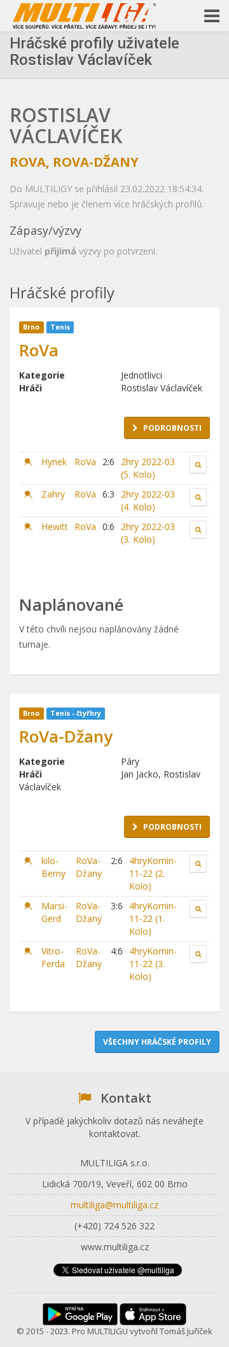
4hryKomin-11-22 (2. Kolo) (153, 873)
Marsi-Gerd (54, 912)
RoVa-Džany (96, 162)
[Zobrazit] (198, 465)
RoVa (28, 162)
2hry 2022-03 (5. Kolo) (148, 468)
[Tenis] (28, 462)
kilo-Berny (53, 867)
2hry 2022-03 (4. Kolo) (148, 500)
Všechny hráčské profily (157, 1041)
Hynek (54, 462)
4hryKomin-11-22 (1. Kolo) (153, 918)
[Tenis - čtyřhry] (28, 861)
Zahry (53, 494)
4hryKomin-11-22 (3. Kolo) (153, 963)
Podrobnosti (172, 427)
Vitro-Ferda (53, 957)
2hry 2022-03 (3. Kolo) (148, 532)
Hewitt (54, 526)
